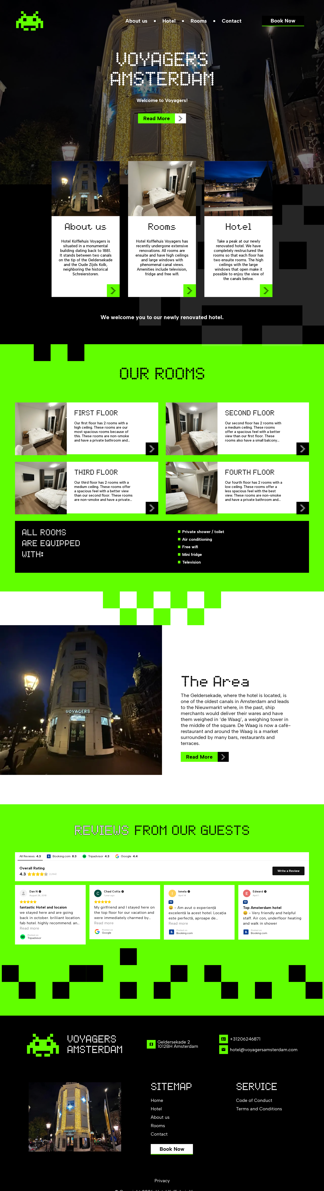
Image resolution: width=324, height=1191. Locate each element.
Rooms (198, 21)
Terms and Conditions (259, 1108)
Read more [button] (29, 928)
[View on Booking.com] (172, 893)
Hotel (169, 21)
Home (157, 1100)
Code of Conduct (254, 1100)
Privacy (162, 1180)
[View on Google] (98, 893)
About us (136, 21)
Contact (232, 21)
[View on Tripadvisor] (23, 893)
